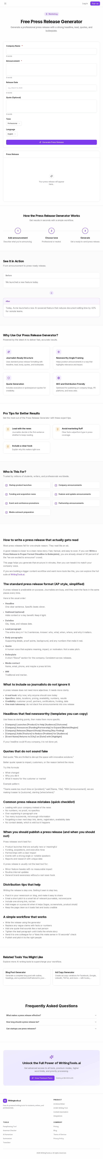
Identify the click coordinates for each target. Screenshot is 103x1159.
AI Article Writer (59, 1104)
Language (10, 129)
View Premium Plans (44, 1078)
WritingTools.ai (17, 574)
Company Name (14, 46)
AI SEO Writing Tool (61, 1108)
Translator (6, 1142)
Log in (85, 3)
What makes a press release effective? (23, 1015)
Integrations (58, 1116)
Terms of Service (60, 1134)
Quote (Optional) (13, 97)
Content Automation (61, 1112)
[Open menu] (5, 3)
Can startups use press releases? (21, 1029)
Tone (8, 119)
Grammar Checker (9, 1130)
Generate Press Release (53, 142)
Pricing (56, 1126)
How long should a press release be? (22, 1022)
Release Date (12, 82)
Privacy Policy (59, 1138)
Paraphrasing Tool (9, 1126)
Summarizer (7, 1138)
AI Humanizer (8, 1134)
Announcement (14, 61)
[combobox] (14, 123)
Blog (55, 1130)
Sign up (95, 3)
